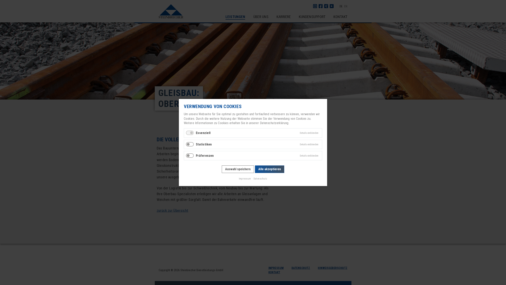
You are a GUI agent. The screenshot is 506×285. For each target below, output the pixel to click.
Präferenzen (205, 156)
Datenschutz (260, 178)
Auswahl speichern (238, 169)
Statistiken (204, 144)
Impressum (245, 178)
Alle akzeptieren (269, 169)
